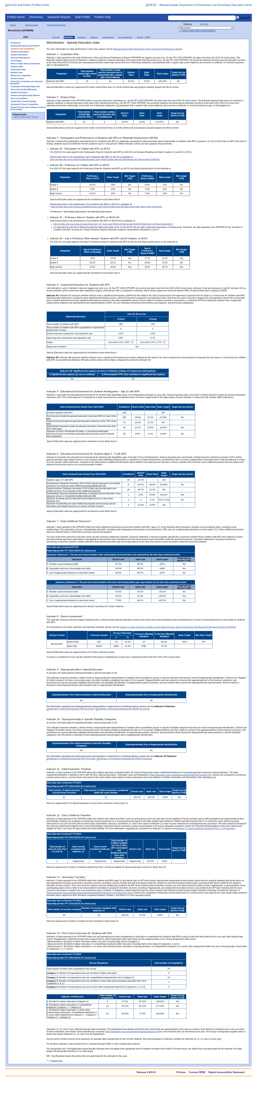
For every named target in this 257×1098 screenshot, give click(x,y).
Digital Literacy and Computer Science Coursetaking (28, 108)
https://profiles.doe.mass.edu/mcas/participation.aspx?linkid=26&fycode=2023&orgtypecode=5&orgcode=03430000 (105, 159)
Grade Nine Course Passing (23, 101)
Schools (204, 24)
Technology (16, 61)
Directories (36, 17)
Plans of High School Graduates (25, 64)
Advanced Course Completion (24, 104)
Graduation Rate (18, 69)
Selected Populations (20, 58)
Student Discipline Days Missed (25, 95)
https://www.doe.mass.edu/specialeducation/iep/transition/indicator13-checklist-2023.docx (89, 893)
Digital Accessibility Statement (226, 1072)
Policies (181, 1072)
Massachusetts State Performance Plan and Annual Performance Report (147, 49)
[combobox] (202, 18)
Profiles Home (16, 17)
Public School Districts (56, 25)
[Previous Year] (20, 37)
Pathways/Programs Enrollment (25, 46)
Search (13, 25)
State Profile (82, 17)
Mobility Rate (17, 72)
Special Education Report (26, 117)
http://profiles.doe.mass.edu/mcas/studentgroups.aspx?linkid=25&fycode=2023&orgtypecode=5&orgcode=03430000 (106, 207)
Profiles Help (103, 17)
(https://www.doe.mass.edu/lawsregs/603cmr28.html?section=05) (180, 775)
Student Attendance (20, 52)
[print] (225, 44)
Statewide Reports (58, 17)
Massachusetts (31, 25)
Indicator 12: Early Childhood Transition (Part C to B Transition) (205, 828)
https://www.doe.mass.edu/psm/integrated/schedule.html (132, 1031)
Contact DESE (197, 1072)
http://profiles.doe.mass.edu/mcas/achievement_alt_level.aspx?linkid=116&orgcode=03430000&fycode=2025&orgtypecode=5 (113, 224)
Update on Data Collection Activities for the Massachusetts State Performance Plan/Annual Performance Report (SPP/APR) (178, 627)
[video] (232, 44)
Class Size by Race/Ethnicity (24, 89)
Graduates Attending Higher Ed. (25, 86)
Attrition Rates (17, 78)
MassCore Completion (21, 75)
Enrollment (16, 43)
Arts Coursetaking (19, 98)
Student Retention (19, 55)
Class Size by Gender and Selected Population (26, 82)
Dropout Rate (17, 66)
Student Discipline (19, 92)
